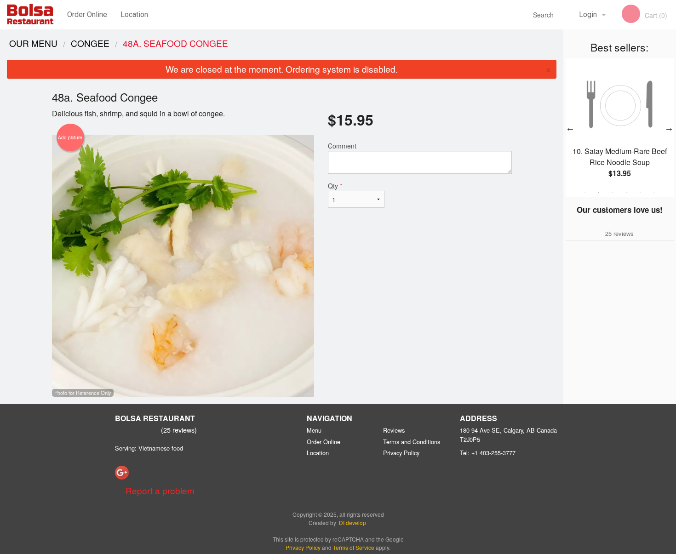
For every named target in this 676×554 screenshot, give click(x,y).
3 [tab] (612, 192)
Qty (335, 185)
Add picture (70, 137)
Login (588, 14)
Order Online (87, 14)
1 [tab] (585, 192)
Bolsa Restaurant (155, 418)
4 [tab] (626, 192)
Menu (314, 430)
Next (669, 127)
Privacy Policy (401, 452)
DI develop (352, 522)
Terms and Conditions (411, 441)
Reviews (394, 430)
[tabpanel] (619, 128)
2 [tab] (598, 192)
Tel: (488, 452)
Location (134, 14)
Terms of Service (353, 547)
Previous (570, 127)
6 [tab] (654, 192)
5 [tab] (640, 192)
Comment (342, 145)
